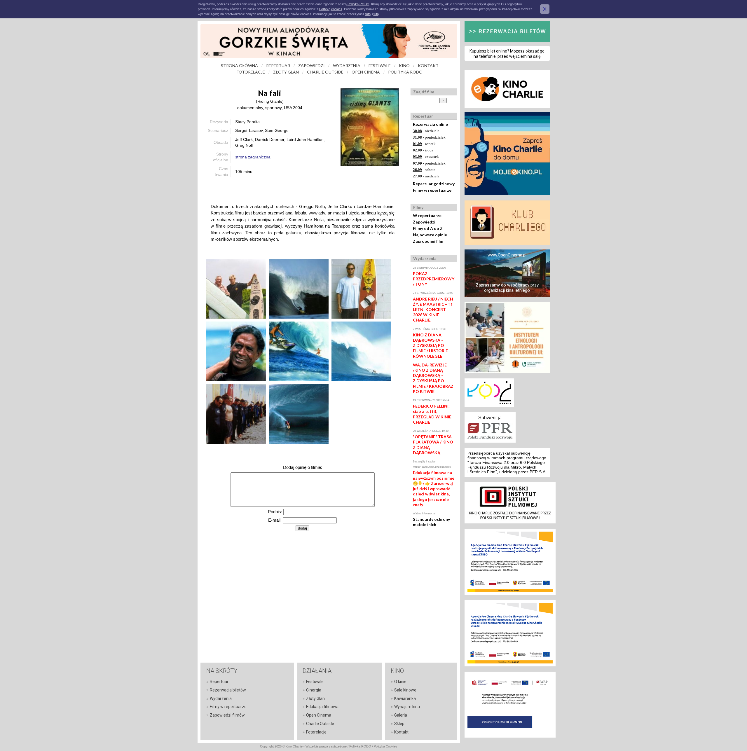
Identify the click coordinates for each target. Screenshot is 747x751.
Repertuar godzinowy (434, 183)
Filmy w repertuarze (432, 190)
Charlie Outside (320, 723)
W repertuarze (427, 215)
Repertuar (219, 681)
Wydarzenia (221, 698)
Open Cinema (318, 715)
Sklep (399, 723)
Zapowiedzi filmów (227, 715)
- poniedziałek (429, 137)
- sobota (424, 169)
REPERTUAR (278, 65)
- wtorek (424, 144)
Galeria (400, 715)
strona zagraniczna (252, 157)
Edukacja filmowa (322, 706)
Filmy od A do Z (428, 228)
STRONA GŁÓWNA (239, 65)
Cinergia (313, 690)
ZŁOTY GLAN (286, 71)
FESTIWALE (380, 65)
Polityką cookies (330, 9)
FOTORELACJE (251, 71)
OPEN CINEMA (366, 71)
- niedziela (426, 131)
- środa (423, 150)
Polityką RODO (358, 4)
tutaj (368, 14)
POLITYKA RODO (405, 71)
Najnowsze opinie (430, 234)
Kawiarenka (405, 698)
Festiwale (315, 681)
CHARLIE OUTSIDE (325, 71)
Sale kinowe (405, 690)
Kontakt (401, 732)
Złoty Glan (315, 698)
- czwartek (426, 156)
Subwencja (490, 417)
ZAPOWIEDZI (311, 65)
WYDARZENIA (346, 65)
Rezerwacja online (430, 124)
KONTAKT (428, 65)
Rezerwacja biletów (228, 690)
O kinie (400, 681)
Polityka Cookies (385, 746)
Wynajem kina (407, 706)
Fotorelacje (316, 732)
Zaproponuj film (428, 241)
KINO (404, 65)
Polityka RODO (360, 746)
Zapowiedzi (424, 221)
